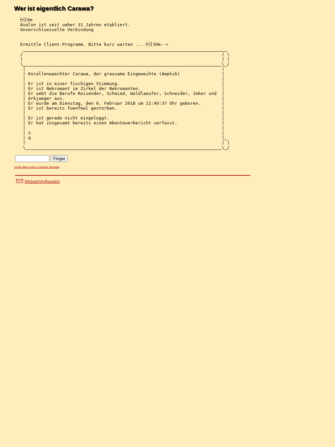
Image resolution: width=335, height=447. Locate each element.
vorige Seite (20, 167)
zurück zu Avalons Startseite (43, 167)
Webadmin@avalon (42, 181)
